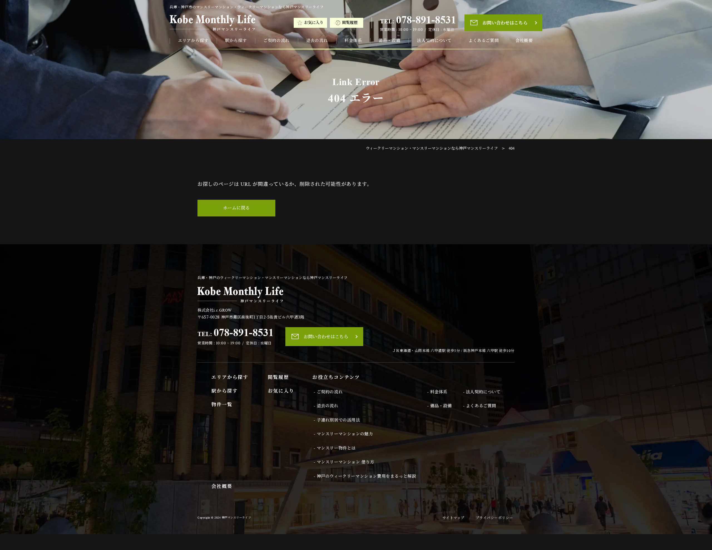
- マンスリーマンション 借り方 (344, 462)
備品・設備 (389, 40)
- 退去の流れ (326, 406)
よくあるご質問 (483, 40)
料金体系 (353, 40)
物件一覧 (222, 404)
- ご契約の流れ (328, 392)
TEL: (418, 19)
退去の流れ (317, 40)
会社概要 (524, 40)
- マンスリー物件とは (335, 448)
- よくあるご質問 (479, 406)
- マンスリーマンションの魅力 (343, 434)
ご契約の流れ (276, 40)
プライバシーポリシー (494, 518)
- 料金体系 (437, 392)
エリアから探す (193, 40)
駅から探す (236, 40)
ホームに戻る (236, 208)
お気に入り (313, 23)
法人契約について (434, 40)
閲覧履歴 (350, 23)
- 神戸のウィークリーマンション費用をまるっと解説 (365, 476)
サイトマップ (453, 518)
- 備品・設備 (439, 406)
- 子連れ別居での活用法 (337, 420)
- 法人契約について (482, 392)
